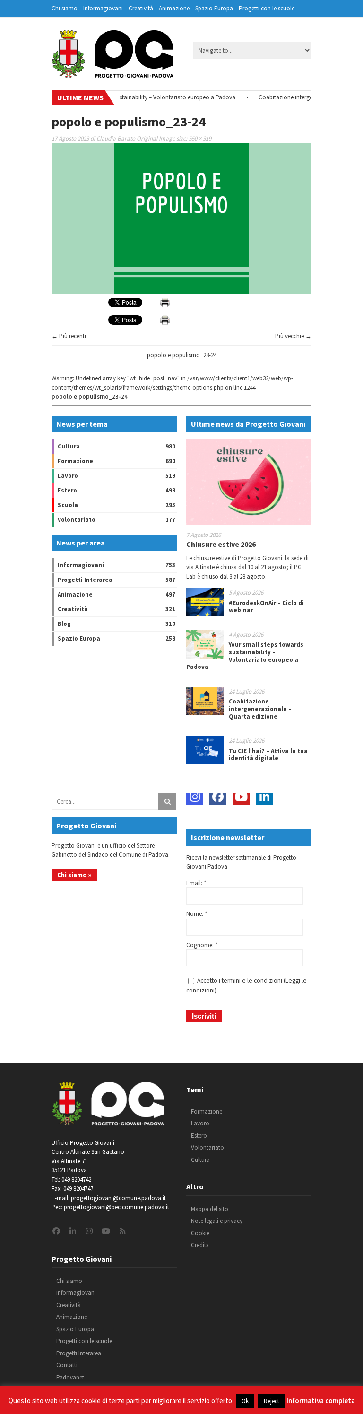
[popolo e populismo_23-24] (181, 292)
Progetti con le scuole (266, 8)
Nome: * (196, 914)
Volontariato (76, 520)
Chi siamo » (74, 874)
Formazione (75, 461)
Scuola (68, 505)
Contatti (67, 1365)
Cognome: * (201, 945)
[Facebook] (217, 796)
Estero (67, 490)
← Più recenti (69, 336)
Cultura (69, 446)
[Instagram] (194, 796)
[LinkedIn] (264, 796)
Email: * (196, 883)
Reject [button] (271, 1401)
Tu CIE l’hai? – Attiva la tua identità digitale (268, 755)
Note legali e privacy (216, 1221)
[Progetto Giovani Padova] (112, 73)
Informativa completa (320, 1400)
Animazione (174, 8)
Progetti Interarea (85, 580)
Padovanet (70, 1377)
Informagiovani (103, 8)
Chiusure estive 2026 (221, 544)
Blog (64, 624)
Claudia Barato (115, 138)
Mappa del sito (209, 1209)
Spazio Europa (214, 8)
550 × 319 (200, 138)
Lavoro (68, 476)
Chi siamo (65, 8)
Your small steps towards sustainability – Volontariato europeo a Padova (129, 97)
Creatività (141, 8)
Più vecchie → (293, 336)
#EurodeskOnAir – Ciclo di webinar (266, 607)
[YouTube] (241, 796)
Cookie (200, 1233)
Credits (199, 1245)
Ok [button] (245, 1401)
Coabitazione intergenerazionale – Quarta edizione (260, 708)
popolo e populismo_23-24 (181, 355)
